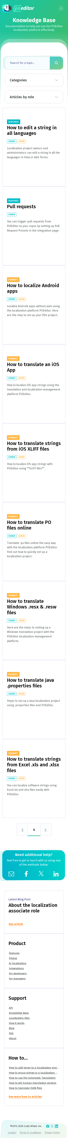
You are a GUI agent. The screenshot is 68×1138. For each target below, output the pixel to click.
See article (16, 924)
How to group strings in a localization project (36, 1072)
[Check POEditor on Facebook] (47, 1126)
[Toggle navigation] (61, 8)
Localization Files (19, 1018)
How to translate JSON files (25, 1088)
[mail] (11, 873)
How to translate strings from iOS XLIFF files (34, 446)
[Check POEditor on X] (52, 1126)
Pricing (13, 958)
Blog (11, 1028)
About (12, 1038)
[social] (26, 873)
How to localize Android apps (33, 288)
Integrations (16, 968)
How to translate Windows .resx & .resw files (31, 606)
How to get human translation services (32, 1083)
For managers (17, 978)
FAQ (11, 1033)
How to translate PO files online (29, 525)
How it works (16, 1023)
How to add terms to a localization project (34, 1067)
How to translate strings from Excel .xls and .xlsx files (34, 764)
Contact (12, 1132)
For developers (18, 973)
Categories (18, 80)
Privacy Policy (52, 1132)
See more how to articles (25, 1096)
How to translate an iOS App (33, 367)
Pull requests (21, 206)
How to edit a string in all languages (32, 130)
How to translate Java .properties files (30, 683)
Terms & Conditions (30, 1132)
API (11, 1007)
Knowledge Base (19, 1013)
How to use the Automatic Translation (32, 1077)
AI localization (17, 963)
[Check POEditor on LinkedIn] (56, 1126)
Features (14, 953)
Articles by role (22, 97)
